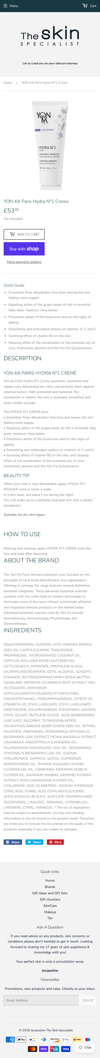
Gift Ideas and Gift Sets (50, 893)
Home (8, 83)
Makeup (50, 912)
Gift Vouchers (50, 899)
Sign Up (87, 1000)
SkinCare (50, 905)
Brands (50, 887)
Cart (92, 6)
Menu (14, 6)
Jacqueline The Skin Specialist (52, 1030)
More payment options (24, 262)
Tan (50, 918)
